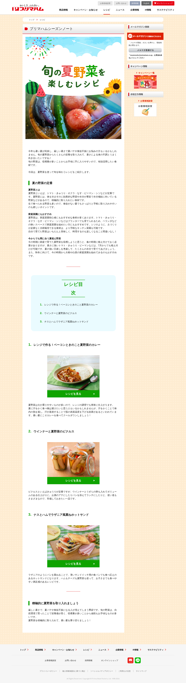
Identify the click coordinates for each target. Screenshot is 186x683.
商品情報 (63, 9)
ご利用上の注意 (124, 671)
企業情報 (134, 9)
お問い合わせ (121, 3)
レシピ (106, 9)
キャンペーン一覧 (146, 73)
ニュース (120, 9)
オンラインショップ (165, 3)
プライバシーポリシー (48, 671)
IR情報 (148, 9)
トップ (31, 20)
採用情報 (135, 3)
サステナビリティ (165, 9)
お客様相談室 (105, 3)
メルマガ (145, 50)
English (146, 3)
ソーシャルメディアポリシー (101, 671)
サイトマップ (141, 671)
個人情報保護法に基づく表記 (73, 671)
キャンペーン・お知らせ (86, 9)
